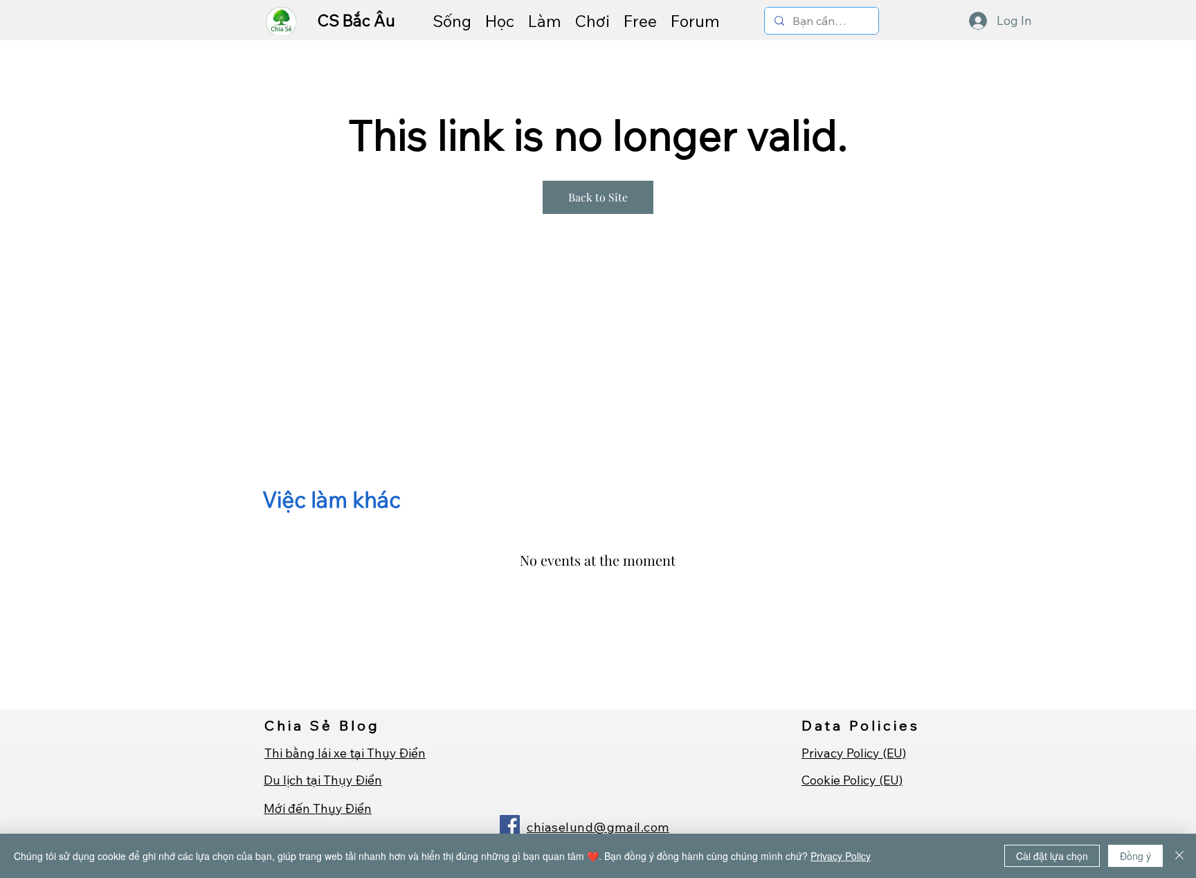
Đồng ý (1135, 856)
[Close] (1179, 856)
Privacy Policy (840, 856)
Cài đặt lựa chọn (1052, 856)
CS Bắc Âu (358, 20)
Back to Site (598, 197)
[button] (452, 21)
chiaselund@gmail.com (598, 827)
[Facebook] (510, 825)
